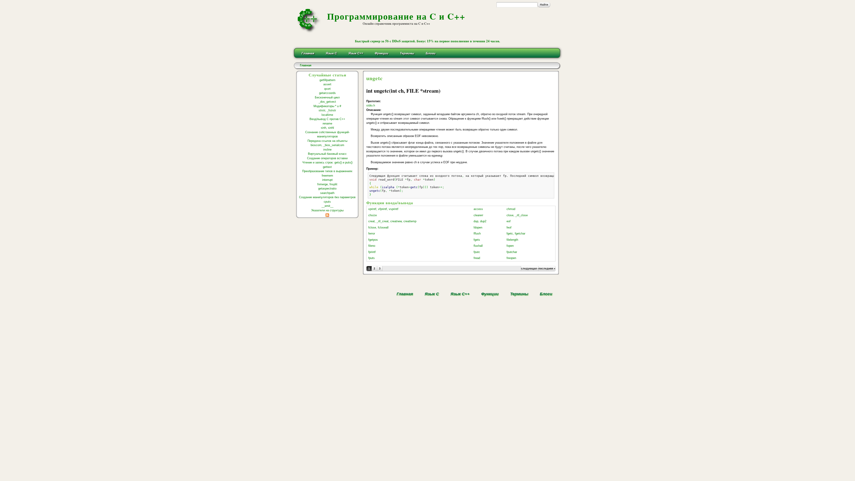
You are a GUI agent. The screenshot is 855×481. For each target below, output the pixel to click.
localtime (327, 114)
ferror (371, 233)
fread (477, 258)
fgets (477, 239)
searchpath (327, 193)
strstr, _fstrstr (327, 110)
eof (509, 221)
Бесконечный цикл (327, 97)
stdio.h (370, 105)
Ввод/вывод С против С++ (327, 119)
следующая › (529, 268)
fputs (371, 258)
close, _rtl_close (517, 215)
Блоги (431, 53)
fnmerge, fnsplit (327, 184)
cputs (327, 201)
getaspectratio (327, 188)
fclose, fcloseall (378, 227)
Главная (307, 53)
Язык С (331, 53)
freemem (327, 175)
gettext (327, 167)
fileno (371, 245)
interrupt (327, 179)
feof (509, 227)
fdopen (478, 227)
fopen (510, 245)
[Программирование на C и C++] (309, 32)
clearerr (478, 215)
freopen (511, 258)
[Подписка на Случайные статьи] (327, 214)
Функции (381, 53)
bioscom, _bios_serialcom (327, 145)
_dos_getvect (327, 101)
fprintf (372, 252)
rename (327, 123)
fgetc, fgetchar (516, 233)
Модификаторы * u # (327, 106)
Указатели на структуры (327, 210)
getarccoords (327, 93)
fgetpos (373, 239)
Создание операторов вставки (327, 158)
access (478, 209)
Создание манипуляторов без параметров (327, 197)
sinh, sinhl (327, 127)
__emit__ (327, 206)
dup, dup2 (480, 221)
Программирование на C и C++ (396, 16)
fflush (477, 233)
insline (327, 149)
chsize (372, 215)
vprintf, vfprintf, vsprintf (383, 209)
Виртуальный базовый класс (327, 153)
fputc (477, 252)
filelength (512, 239)
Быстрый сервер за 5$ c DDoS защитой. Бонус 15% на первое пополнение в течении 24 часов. (427, 41)
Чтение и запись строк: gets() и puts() (327, 162)
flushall (478, 245)
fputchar (512, 252)
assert (327, 84)
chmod (511, 209)
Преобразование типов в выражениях (327, 171)
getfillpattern (327, 80)
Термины (407, 53)
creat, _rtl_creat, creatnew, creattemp (392, 221)
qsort (327, 88)
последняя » (547, 268)
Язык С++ (355, 53)
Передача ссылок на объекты (327, 141)
